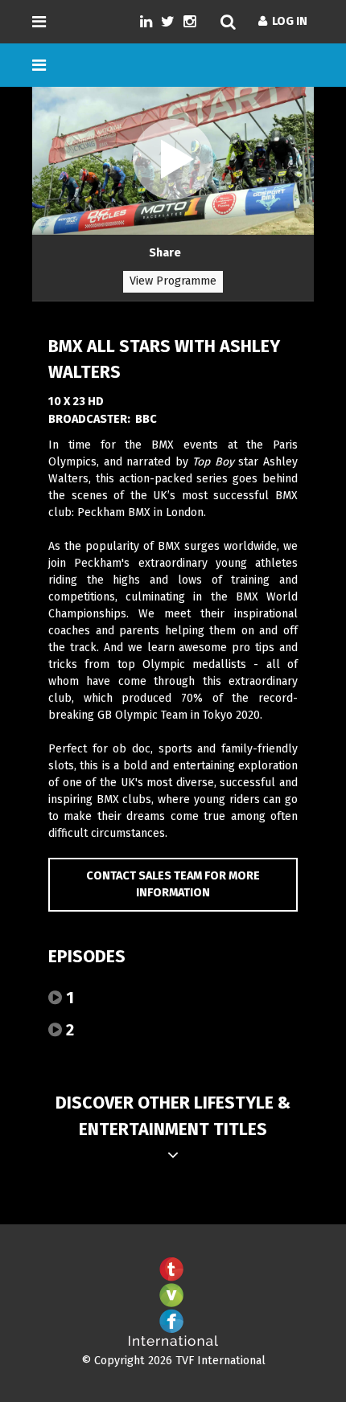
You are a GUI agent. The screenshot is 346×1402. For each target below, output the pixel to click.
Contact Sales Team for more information (173, 884)
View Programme (173, 281)
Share (165, 253)
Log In (287, 21)
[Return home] (173, 1343)
